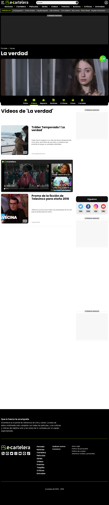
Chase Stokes (30, 11)
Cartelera (21, 6)
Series (45, 6)
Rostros (76, 6)
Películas (33, 6)
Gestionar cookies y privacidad (83, 454)
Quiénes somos (58, 446)
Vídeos (54, 6)
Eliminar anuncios (55, 15)
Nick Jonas (76, 11)
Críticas (88, 6)
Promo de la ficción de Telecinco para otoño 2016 (50, 197)
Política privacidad (80, 449)
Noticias (9, 6)
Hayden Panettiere (98, 11)
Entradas (100, 6)
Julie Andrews (54, 11)
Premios (66, 6)
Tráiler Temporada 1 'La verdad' (48, 128)
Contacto (56, 449)
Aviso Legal (76, 446)
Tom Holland (65, 11)
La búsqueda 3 (18, 11)
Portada (4, 48)
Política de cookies (79, 451)
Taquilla (40, 467)
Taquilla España (42, 11)
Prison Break (85, 11)
